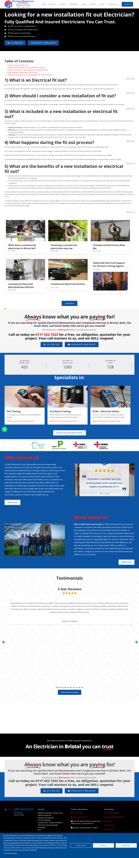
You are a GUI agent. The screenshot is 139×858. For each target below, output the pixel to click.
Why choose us (22, 457)
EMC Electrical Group (12, 85)
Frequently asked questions (114, 817)
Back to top (130, 79)
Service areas (108, 829)
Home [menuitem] (43, 4)
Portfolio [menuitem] (92, 4)
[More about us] (35, 539)
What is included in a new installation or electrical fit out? (28, 70)
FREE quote (63, 329)
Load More (69, 303)
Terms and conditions (112, 813)
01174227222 (16, 43)
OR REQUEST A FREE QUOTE (43, 43)
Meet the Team (109, 825)
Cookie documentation (10, 853)
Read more (12, 502)
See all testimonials (69, 692)
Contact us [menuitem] (128, 4)
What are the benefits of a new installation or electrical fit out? (30, 75)
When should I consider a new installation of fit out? (26, 68)
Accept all (126, 845)
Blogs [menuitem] (84, 5)
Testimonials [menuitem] (73, 4)
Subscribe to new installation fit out (5, 308)
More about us (91, 517)
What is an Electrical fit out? (18, 65)
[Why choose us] (104, 480)
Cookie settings (80, 845)
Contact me (108, 821)
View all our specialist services (69, 432)
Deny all (103, 845)
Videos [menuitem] (102, 4)
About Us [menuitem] (52, 5)
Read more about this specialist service (20, 421)
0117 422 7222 (47, 334)
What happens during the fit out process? (23, 72)
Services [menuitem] (62, 5)
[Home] (19, 4)
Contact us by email (80, 817)
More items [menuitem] (113, 5)
